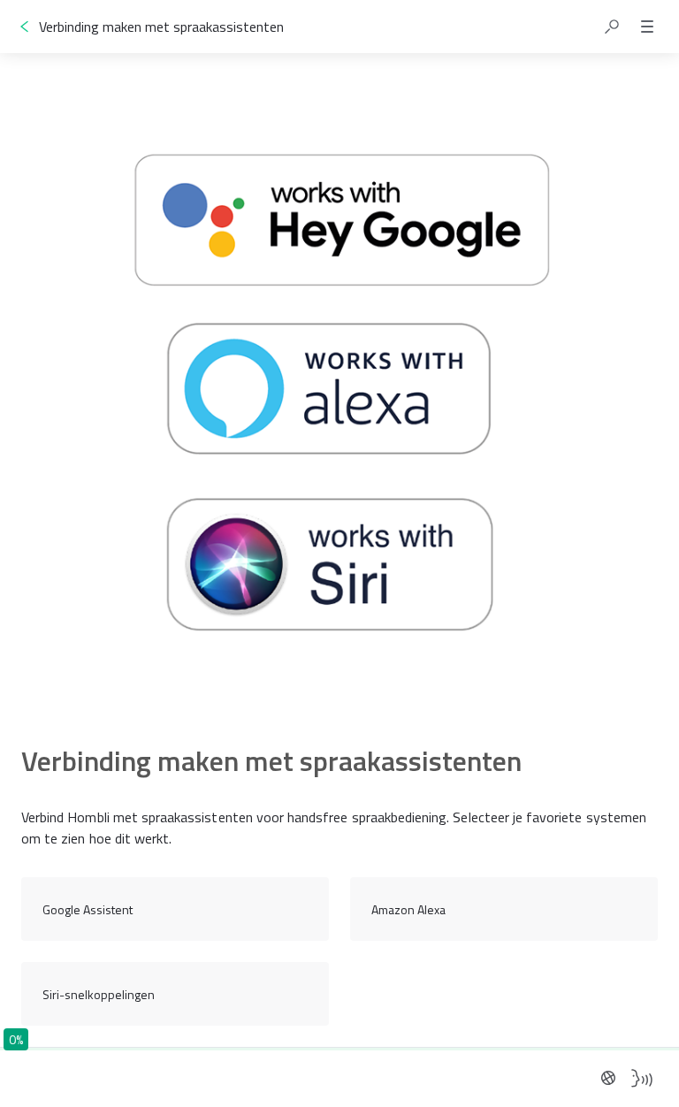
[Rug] (24, 26)
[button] (611, 26)
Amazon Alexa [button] (408, 909)
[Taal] (608, 1078)
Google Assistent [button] (87, 909)
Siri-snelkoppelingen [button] (98, 994)
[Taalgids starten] (642, 1078)
